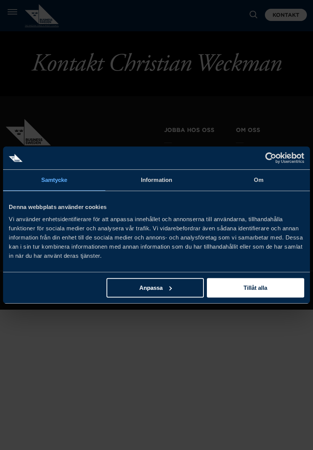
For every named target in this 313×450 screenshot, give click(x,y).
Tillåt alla (255, 287)
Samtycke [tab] (54, 180)
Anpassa (151, 287)
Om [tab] (258, 180)
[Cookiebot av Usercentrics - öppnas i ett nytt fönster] (270, 158)
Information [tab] (156, 180)
